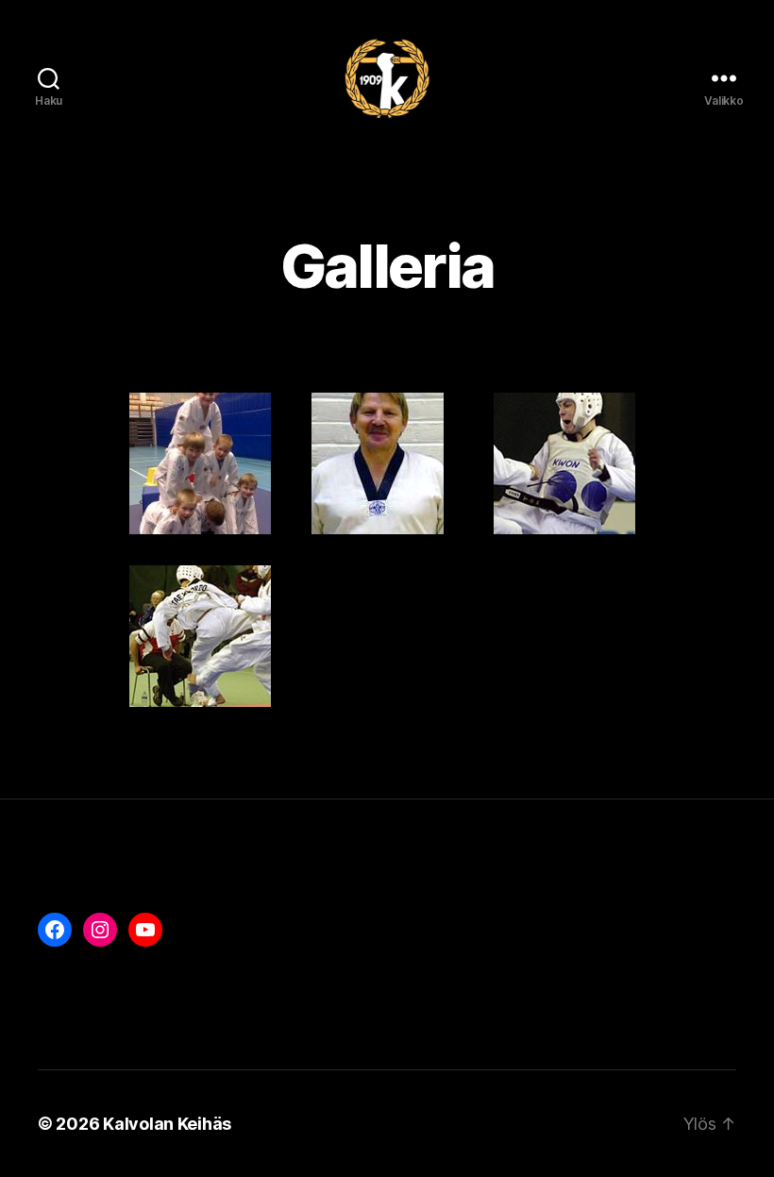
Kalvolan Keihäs (167, 1124)
